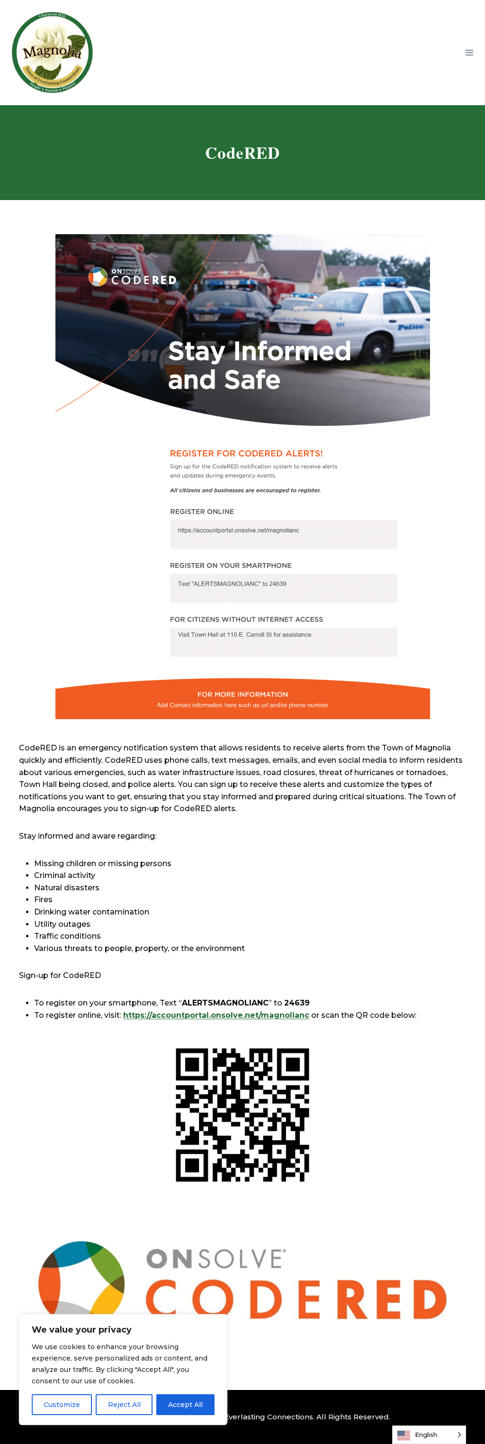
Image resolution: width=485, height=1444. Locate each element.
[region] (123, 1369)
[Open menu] (469, 52)
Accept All (185, 1404)
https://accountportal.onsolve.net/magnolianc (216, 1015)
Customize (62, 1404)
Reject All (124, 1404)
